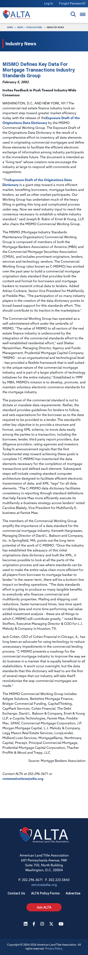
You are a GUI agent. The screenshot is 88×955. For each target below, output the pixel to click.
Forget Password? (72, 3)
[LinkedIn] (26, 924)
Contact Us (16, 893)
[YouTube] (61, 924)
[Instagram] (42, 924)
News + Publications (30, 27)
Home (10, 27)
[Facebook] (34, 924)
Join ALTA (44, 907)
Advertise (73, 893)
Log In (48, 3)
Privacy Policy (53, 948)
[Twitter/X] (51, 924)
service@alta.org (44, 885)
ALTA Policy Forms (45, 893)
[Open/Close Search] (73, 14)
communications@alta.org (22, 779)
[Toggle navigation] (83, 14)
